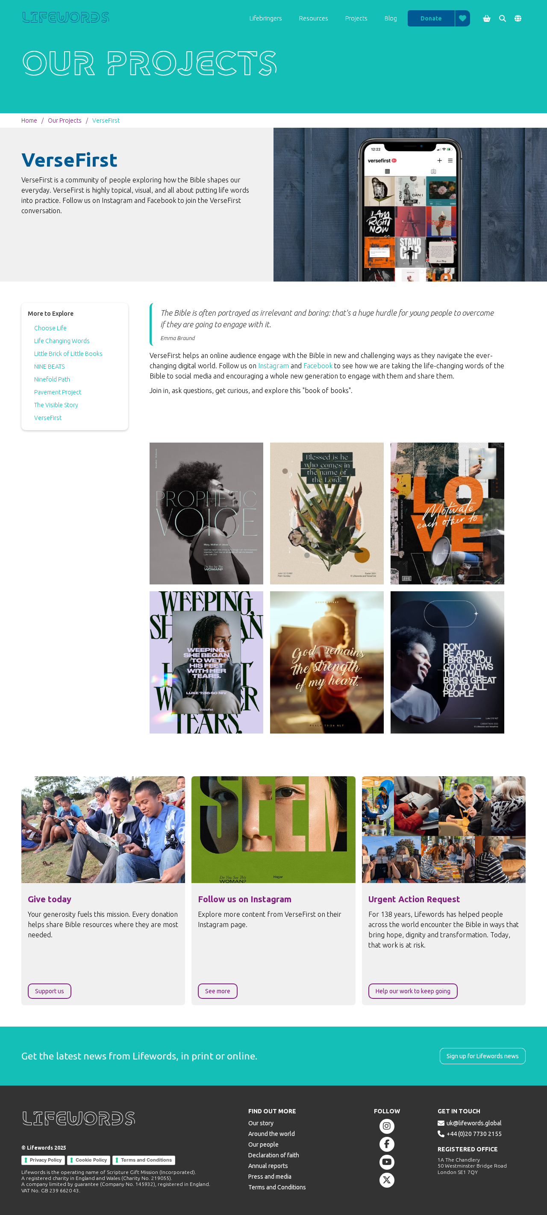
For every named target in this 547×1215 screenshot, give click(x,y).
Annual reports (268, 1165)
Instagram (273, 366)
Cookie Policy (91, 1160)
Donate (431, 18)
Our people (263, 1144)
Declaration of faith (273, 1155)
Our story (261, 1123)
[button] (266, 18)
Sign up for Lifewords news (483, 1056)
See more (217, 991)
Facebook (318, 366)
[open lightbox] (206, 514)
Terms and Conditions (146, 1160)
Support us (49, 991)
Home (29, 120)
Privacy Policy (46, 1160)
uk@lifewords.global (474, 1123)
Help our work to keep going (413, 991)
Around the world (271, 1133)
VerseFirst (106, 120)
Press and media (269, 1176)
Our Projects (65, 120)
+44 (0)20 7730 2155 (474, 1133)
